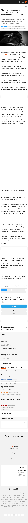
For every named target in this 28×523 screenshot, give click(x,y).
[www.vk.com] (9, 515)
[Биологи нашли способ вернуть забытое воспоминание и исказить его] (24, 401)
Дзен (14, 310)
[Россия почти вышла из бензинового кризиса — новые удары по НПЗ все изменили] (24, 375)
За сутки (3, 367)
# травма (18, 394)
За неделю (11, 367)
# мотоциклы (4, 28)
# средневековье (11, 394)
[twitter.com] (5, 515)
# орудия (16, 392)
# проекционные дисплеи (14, 28)
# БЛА (3, 381)
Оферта (14, 453)
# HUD (9, 26)
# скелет (4, 394)
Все (25, 327)
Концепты (4, 26)
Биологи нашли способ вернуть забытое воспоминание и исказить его (11, 401)
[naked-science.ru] (22, 515)
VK (14, 313)
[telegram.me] (19, 515)
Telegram (14, 306)
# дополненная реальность (18, 26)
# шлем (23, 28)
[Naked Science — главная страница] (8, 2)
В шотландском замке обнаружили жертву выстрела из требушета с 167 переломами (11, 388)
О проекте (14, 459)
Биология (4, 405)
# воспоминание (11, 405)
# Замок (10, 392)
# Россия (17, 381)
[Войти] (26, 2)
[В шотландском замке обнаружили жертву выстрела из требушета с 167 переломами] (24, 388)
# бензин (15, 379)
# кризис (8, 381)
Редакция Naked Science (16, 6)
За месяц (19, 367)
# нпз (12, 381)
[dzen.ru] (15, 515)
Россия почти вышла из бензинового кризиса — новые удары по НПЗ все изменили (10, 375)
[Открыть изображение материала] (14, 38)
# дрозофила (5, 407)
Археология (4, 392)
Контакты (14, 456)
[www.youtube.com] (12, 515)
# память (11, 407)
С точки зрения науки (6, 379)
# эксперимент (5, 409)
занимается (4, 54)
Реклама (14, 462)
